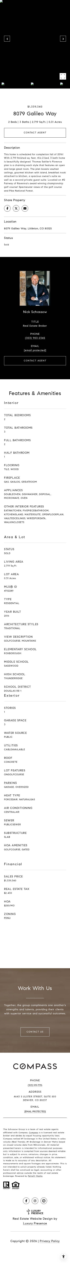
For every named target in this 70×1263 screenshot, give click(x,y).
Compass (33, 1132)
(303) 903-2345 (35, 337)
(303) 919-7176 (35, 1085)
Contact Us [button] (35, 1031)
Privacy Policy (50, 1241)
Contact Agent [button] (35, 132)
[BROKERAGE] (44, 1201)
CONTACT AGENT (35, 360)
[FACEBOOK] (26, 1201)
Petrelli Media (35, 1176)
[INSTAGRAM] (35, 1201)
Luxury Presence (35, 1223)
